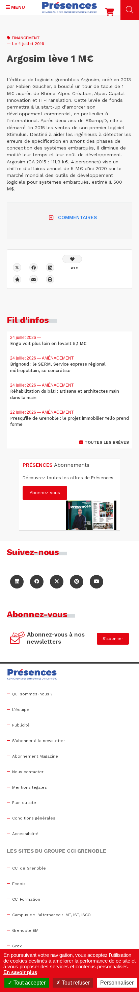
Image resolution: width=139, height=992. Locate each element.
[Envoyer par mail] (33, 279)
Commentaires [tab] (77, 217)
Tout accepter (29, 983)
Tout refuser (75, 983)
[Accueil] (69, 7)
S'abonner (113, 638)
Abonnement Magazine (35, 756)
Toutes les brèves (107, 442)
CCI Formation (26, 899)
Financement (26, 38)
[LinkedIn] (17, 582)
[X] (17, 267)
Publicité (21, 725)
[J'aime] (72, 259)
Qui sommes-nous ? (32, 694)
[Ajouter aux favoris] (17, 279)
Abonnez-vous (45, 492)
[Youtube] (96, 582)
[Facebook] (33, 267)
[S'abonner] (17, 638)
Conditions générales (33, 818)
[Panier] (109, 13)
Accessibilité (25, 833)
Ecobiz (19, 883)
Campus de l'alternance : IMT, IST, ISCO (51, 915)
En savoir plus (20, 972)
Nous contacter (28, 771)
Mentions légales (29, 787)
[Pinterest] (76, 582)
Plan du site (24, 802)
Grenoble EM (25, 930)
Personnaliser (117, 983)
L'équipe (20, 709)
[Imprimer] (50, 279)
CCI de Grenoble (29, 868)
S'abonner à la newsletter (38, 740)
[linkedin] (50, 267)
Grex (17, 946)
